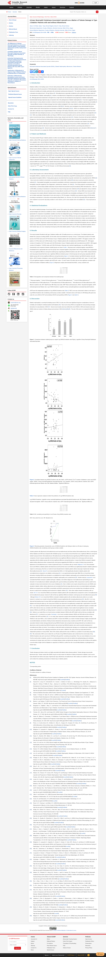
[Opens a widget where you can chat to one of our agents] (100, 954)
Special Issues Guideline (14, 97)
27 (49, 306)
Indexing (11, 35)
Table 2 (67, 290)
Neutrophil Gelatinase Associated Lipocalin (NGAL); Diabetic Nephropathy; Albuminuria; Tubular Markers (55, 66)
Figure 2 (52, 262)
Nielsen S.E (38, 597)
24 (76, 191)
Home (11, 7)
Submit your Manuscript (58, 955)
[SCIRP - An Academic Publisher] (17, 2)
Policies (88, 937)
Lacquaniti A (89, 577)
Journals (29, 7)
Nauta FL (45, 571)
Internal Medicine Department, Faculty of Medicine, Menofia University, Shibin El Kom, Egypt (52, 30)
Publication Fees (13, 32)
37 (36, 614)
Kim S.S (36, 592)
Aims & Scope (12, 20)
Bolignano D (81, 564)
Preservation (88, 943)
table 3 (76, 295)
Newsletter (11, 103)
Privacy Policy (88, 947)
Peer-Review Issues (52, 945)
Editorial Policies (51, 941)
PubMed (67, 679)
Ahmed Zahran (65, 26)
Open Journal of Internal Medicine (17, 140)
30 (76, 577)
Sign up (46, 955)
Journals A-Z (34, 939)
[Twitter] (9, 294)
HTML (52, 32)
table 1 (65, 247)
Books (38, 7)
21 (35, 182)
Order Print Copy (12, 106)
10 (70, 108)
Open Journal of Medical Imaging (17, 231)
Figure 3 (70, 295)
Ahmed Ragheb (50, 26)
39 (30, 907)
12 (95, 112)
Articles (20, 7)
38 (93, 631)
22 (73, 184)
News (46, 7)
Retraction (87, 945)
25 (84, 199)
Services (62, 7)
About (53, 7)
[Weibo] (23, 294)
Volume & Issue (67, 947)
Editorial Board (13, 29)
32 (66, 590)
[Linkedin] (18, 294)
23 (78, 188)
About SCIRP (51, 937)
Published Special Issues (15, 94)
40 (30, 633)
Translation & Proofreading (69, 943)
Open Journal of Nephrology (37, 16)
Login (95, 2)
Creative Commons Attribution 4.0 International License (64, 930)
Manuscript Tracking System (70, 939)
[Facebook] (13, 294)
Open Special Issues (13, 91)
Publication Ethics (89, 941)
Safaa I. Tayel (42, 26)
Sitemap (33, 945)
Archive (11, 26)
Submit (71, 7)
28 (67, 309)
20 (72, 180)
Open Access (88, 939)
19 (96, 178)
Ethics (48, 939)
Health (10, 122)
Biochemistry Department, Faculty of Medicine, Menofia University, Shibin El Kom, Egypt (51, 28)
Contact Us (11, 109)
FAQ (9, 111)
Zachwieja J (54, 614)
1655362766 (13, 308)
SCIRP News (70, 955)
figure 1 (66, 256)
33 (96, 594)
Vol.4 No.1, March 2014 (50, 16)
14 (72, 117)
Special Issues (50, 950)
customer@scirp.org (15, 302)
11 (72, 108)
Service (65, 937)
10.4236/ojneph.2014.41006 (39, 32)
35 (30, 605)
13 (30, 115)
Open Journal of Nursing (15, 214)
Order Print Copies (67, 941)
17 (95, 128)
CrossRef (62, 679)
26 (59, 304)
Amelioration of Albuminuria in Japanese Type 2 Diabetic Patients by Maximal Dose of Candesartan (17, 72)
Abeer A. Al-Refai (34, 26)
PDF (48, 32)
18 (69, 166)
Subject (33, 941)
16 (43, 128)
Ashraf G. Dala (57, 26)
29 (69, 309)
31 (61, 584)
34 (82, 599)
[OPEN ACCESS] (79, 2)
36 (30, 612)
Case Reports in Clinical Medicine (17, 196)
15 (88, 123)
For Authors (50, 943)
